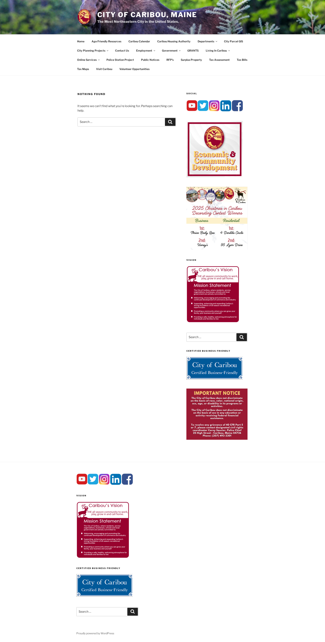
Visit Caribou (104, 69)
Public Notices (150, 59)
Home (80, 41)
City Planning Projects (91, 50)
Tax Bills (242, 59)
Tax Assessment (219, 59)
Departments (206, 41)
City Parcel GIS (233, 41)
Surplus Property (191, 59)
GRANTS (193, 50)
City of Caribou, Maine (147, 15)
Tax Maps (83, 69)
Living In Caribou (216, 50)
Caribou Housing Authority (174, 41)
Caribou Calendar (139, 41)
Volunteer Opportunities (134, 69)
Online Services (87, 59)
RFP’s (170, 59)
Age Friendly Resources (106, 41)
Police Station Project (120, 59)
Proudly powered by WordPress (95, 633)
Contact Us (122, 50)
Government (170, 50)
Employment (144, 50)
